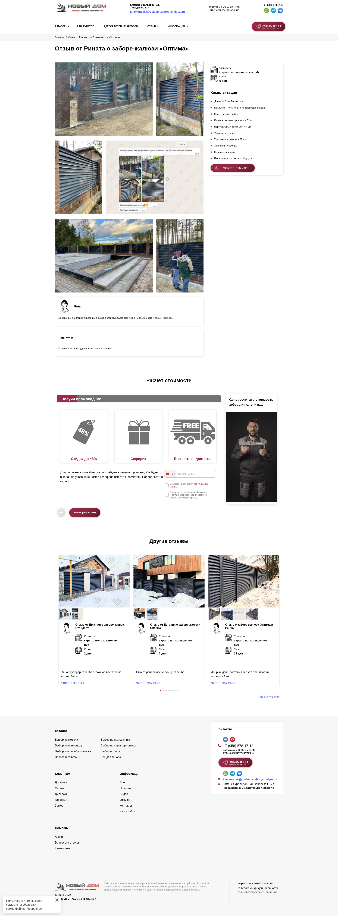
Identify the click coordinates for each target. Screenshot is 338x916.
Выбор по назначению (115, 739)
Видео (124, 794)
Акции (59, 836)
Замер (59, 805)
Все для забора (111, 757)
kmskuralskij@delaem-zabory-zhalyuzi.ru (157, 11)
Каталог (60, 26)
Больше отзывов (269, 696)
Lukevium (266, 883)
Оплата (60, 788)
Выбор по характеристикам (118, 745)
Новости (125, 788)
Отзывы (152, 26)
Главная (59, 37)
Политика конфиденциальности (257, 888)
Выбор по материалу (68, 745)
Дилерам (61, 794)
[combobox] (170, 473)
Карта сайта (127, 811)
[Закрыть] (57, 900)
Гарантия (61, 799)
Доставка (61, 782)
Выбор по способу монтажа (73, 751)
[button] (160, 690)
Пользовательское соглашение (257, 892)
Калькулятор (85, 26)
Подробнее (34, 908)
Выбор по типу (110, 751)
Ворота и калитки (66, 757)
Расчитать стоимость (235, 167)
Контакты (126, 805)
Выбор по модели (66, 739)
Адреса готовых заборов (121, 26)
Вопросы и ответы (67, 842)
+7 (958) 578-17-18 (273, 5)
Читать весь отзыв (73, 682)
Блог (123, 782)
